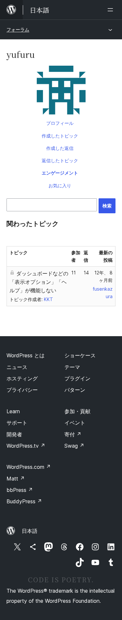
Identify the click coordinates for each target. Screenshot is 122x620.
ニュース (17, 367)
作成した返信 (60, 148)
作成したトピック (60, 136)
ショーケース (80, 355)
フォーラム (18, 29)
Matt (16, 478)
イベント (74, 422)
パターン (74, 390)
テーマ (72, 367)
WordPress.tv (26, 445)
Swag (74, 445)
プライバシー (22, 390)
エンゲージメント (60, 173)
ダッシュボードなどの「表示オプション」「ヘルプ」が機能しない (38, 282)
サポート (17, 422)
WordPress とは (26, 355)
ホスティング (22, 378)
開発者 (14, 434)
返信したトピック (60, 160)
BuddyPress (24, 501)
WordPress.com (29, 467)
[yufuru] (61, 91)
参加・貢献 (77, 411)
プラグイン (77, 378)
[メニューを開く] (111, 10)
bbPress (20, 490)
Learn (13, 411)
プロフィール (60, 123)
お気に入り (59, 185)
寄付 (72, 434)
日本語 (29, 531)
